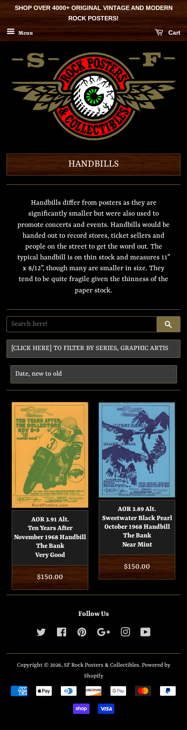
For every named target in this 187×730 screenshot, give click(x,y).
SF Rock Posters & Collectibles (101, 665)
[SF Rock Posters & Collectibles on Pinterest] (82, 634)
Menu (25, 33)
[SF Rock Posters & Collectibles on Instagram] (125, 634)
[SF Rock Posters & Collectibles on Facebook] (62, 634)
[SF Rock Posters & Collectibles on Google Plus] (103, 634)
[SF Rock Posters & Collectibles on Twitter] (41, 634)
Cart (173, 32)
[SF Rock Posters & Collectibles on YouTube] (145, 634)
